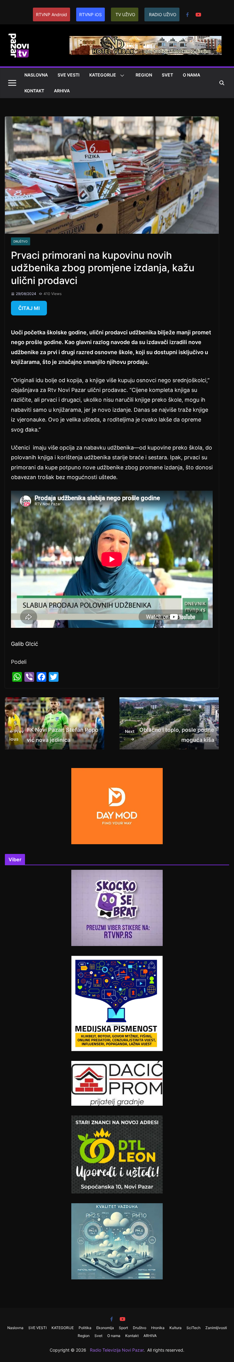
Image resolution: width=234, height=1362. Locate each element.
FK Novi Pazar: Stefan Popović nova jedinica (53, 735)
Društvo (20, 241)
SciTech (193, 1327)
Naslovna (36, 74)
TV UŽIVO (125, 14)
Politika (85, 1327)
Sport (123, 1327)
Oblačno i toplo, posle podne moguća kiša (169, 735)
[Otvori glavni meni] (12, 83)
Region (144, 74)
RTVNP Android (51, 14)
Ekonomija (105, 1327)
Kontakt (34, 90)
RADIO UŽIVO (162, 14)
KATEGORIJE (102, 74)
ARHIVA (62, 90)
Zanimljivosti (216, 1327)
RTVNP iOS (90, 14)
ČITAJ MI (29, 308)
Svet (167, 74)
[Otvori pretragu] (221, 83)
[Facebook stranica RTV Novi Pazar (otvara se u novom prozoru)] (187, 15)
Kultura (175, 1327)
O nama (191, 74)
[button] (121, 75)
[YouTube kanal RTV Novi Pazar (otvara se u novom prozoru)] (198, 15)
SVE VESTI (69, 74)
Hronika (158, 1327)
